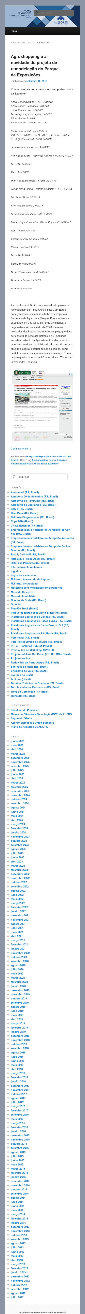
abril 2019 (17, 1019)
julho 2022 (17, 894)
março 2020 (18, 977)
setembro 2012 (20, 1289)
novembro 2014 (20, 1185)
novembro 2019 (20, 994)
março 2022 (18, 903)
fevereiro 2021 (19, 944)
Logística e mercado (23, 575)
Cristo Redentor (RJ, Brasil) (27, 525)
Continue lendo (21, 448)
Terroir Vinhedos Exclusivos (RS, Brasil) (35, 687)
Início (15, 30)
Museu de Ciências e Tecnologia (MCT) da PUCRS (41, 714)
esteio (52, 460)
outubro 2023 (19, 840)
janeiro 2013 (18, 1272)
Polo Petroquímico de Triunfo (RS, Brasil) (36, 641)
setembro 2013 (20, 1239)
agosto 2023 (18, 849)
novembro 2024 (20, 795)
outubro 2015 (19, 1143)
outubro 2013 (19, 1235)
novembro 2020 (20, 953)
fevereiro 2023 (19, 870)
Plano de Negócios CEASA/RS (29, 727)
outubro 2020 (19, 957)
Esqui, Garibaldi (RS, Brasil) (28, 554)
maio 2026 (17, 745)
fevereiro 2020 (19, 982)
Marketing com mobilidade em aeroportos (36, 587)
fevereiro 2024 (19, 828)
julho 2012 (17, 1297)
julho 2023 (17, 853)
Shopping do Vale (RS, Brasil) (29, 671)
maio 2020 (17, 973)
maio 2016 (17, 1119)
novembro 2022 (20, 878)
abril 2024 (17, 820)
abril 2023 (17, 861)
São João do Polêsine (24, 710)
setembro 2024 (20, 803)
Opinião (16, 604)
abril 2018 (17, 1069)
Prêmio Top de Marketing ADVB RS (32, 650)
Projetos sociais (21, 658)
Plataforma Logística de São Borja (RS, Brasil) (39, 633)
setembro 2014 (20, 1193)
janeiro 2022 (18, 911)
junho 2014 (17, 1206)
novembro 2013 (20, 1231)
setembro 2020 (20, 961)
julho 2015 (17, 1156)
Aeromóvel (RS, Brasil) (25, 492)
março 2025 (18, 782)
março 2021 (18, 940)
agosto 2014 (18, 1197)
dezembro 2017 (20, 1085)
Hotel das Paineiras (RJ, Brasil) (30, 563)
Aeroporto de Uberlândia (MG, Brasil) (33, 505)
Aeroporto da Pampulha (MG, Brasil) (33, 500)
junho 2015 (17, 1160)
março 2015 (18, 1168)
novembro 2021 (20, 919)
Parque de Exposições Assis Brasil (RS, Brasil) (39, 612)
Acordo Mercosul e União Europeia (32, 722)
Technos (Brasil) (21, 679)
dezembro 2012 (20, 1276)
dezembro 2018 (20, 1036)
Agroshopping (40, 460)
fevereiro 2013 (19, 1268)
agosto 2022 (18, 890)
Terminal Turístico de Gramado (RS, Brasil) (37, 683)
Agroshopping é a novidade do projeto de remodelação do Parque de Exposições (35, 65)
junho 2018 (17, 1061)
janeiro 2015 (18, 1177)
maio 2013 (17, 1256)
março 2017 (18, 1106)
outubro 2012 (19, 1285)
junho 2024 (17, 811)
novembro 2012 (20, 1280)
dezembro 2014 (20, 1181)
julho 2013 (17, 1247)
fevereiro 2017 (19, 1110)
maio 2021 (17, 932)
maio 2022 (17, 899)
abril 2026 (17, 749)
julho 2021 (17, 928)
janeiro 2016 (18, 1131)
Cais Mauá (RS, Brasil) (24, 513)
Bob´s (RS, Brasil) (22, 509)
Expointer (62, 460)
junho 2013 (17, 1251)
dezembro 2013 (20, 1227)
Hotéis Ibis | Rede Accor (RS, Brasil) (33, 559)
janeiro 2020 (18, 986)
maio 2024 (17, 816)
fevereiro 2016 (19, 1127)
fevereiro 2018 (19, 1077)
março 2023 (18, 865)
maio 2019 (17, 1015)
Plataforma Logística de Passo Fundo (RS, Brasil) (41, 621)
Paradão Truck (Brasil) (24, 608)
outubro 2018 (19, 1044)
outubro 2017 (19, 1094)
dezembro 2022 (20, 874)
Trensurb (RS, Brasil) (23, 695)
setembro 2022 (20, 886)
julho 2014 (17, 1202)
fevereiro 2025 (19, 787)
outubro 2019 (19, 998)
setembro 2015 (20, 1148)
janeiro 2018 (18, 1081)
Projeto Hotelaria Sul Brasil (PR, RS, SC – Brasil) (41, 654)
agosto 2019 (18, 1006)
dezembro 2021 (20, 915)
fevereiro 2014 (19, 1218)
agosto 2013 (18, 1243)
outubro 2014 (19, 1189)
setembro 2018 (20, 1048)
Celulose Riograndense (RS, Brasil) (32, 517)
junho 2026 (17, 741)
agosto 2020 (18, 965)
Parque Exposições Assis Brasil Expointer (35, 463)
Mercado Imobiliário (23, 596)
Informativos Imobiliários (26, 567)
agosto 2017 (18, 1098)
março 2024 (18, 824)
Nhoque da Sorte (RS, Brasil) (28, 600)
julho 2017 (17, 1102)
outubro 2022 (19, 882)
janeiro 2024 (18, 832)
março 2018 (18, 1073)
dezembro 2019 (20, 990)
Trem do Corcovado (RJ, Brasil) (30, 691)
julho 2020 (17, 969)
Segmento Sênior (21, 718)
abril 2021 (17, 936)
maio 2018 (17, 1065)
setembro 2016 (20, 1114)
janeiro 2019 (18, 1031)
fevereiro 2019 (19, 1027)
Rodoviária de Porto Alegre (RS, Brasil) (35, 662)
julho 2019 (17, 1011)
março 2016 (18, 1123)
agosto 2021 (18, 924)
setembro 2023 (20, 845)
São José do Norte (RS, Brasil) (29, 666)
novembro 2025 (20, 762)
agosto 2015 (18, 1152)
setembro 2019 (20, 1002)
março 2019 (18, 1023)
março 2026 (18, 753)
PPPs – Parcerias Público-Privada (31, 646)
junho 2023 (17, 857)
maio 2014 (17, 1210)
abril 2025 (17, 778)
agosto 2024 (18, 807)
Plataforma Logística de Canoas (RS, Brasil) (37, 616)
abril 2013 (17, 1260)
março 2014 (18, 1214)
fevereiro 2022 (19, 907)
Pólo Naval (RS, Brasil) (25, 637)
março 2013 (18, 1264)
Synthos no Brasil (22, 675)
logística (16, 571)
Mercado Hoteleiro (22, 592)
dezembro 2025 (20, 758)
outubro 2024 (19, 799)
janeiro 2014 (18, 1222)
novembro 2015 (20, 1139)
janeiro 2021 (18, 948)
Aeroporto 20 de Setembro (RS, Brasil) (34, 496)
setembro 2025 (20, 766)
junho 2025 (17, 774)
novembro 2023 (20, 836)
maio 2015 (17, 1164)
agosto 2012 (18, 1293)
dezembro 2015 (20, 1135)
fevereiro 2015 (19, 1173)
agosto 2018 (18, 1052)
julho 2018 (17, 1056)
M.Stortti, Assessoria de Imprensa (31, 579)
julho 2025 (17, 770)
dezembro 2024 (20, 791)
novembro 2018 (20, 1040)
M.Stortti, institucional (24, 583)
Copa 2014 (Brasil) (22, 521)
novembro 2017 (20, 1090)
